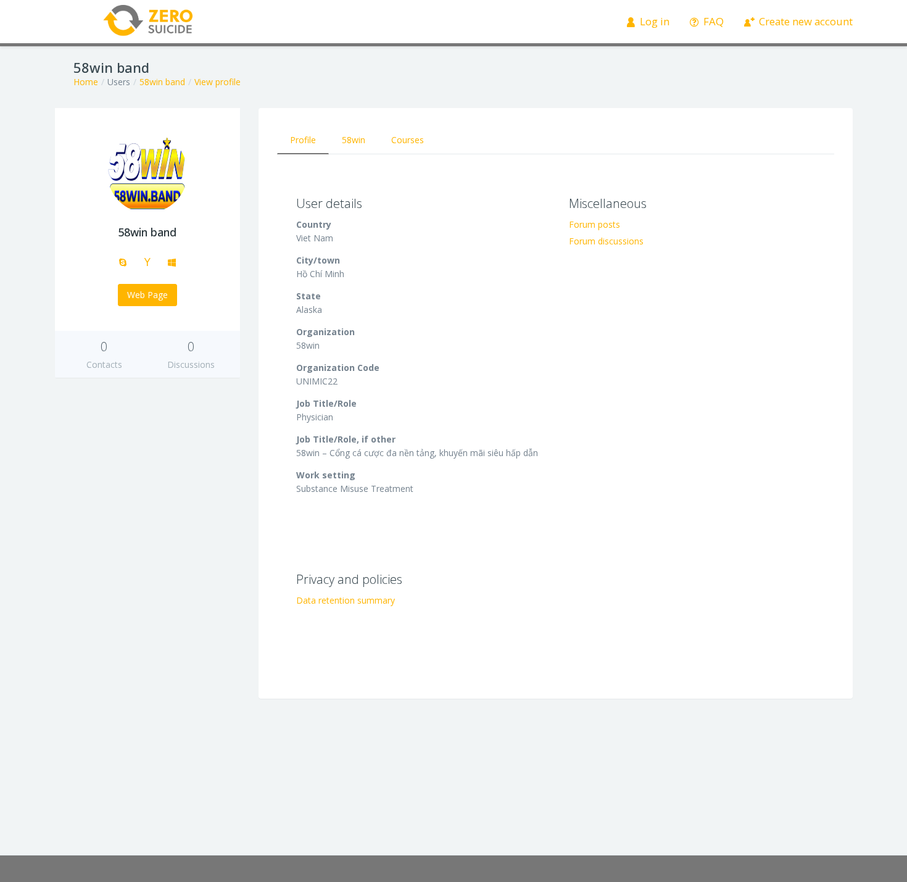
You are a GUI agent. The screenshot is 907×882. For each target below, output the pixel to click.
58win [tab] (353, 140)
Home (85, 82)
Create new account (804, 21)
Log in (653, 21)
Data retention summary (345, 600)
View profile (217, 82)
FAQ (712, 21)
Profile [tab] (303, 140)
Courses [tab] (407, 140)
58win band (162, 82)
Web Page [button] (147, 295)
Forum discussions (606, 241)
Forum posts (594, 224)
